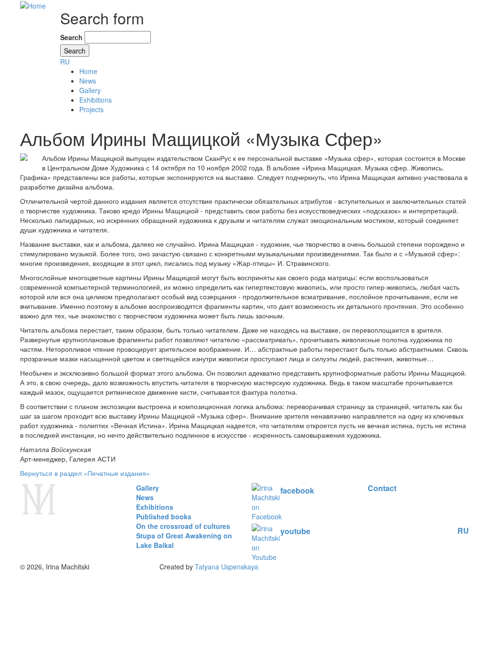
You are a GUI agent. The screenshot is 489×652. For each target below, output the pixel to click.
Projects (91, 109)
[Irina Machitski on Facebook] (274, 502)
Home (88, 71)
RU (65, 61)
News (87, 80)
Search (71, 37)
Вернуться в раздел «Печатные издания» (85, 473)
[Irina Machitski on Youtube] (273, 542)
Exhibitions (95, 100)
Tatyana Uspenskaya (226, 566)
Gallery (90, 90)
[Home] (33, 5)
